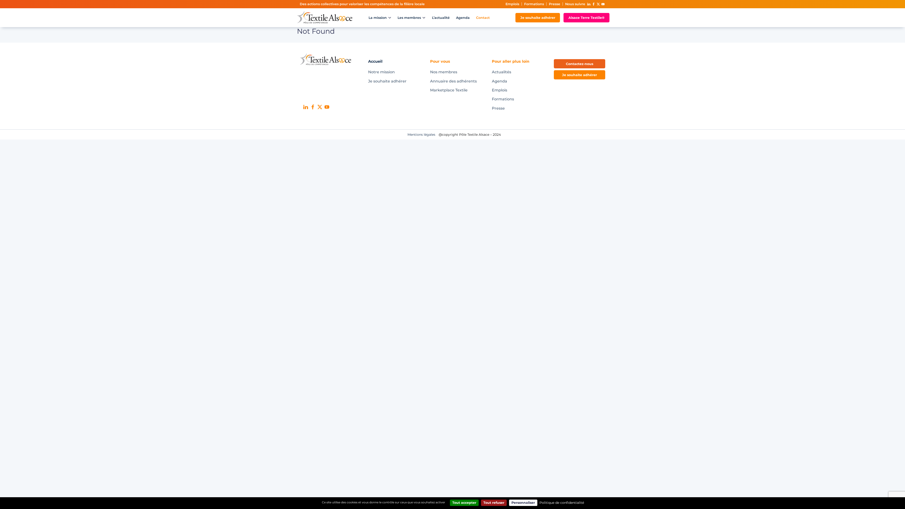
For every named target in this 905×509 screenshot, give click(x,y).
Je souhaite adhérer (537, 18)
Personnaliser (523, 503)
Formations (534, 4)
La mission (378, 18)
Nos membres (443, 72)
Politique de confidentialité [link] (561, 503)
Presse (554, 4)
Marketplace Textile (449, 90)
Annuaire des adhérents (453, 81)
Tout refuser (493, 503)
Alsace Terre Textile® (586, 18)
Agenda (463, 18)
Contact (483, 18)
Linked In (588, 4)
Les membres (409, 18)
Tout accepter (464, 503)
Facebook (593, 4)
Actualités (501, 72)
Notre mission (381, 72)
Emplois (512, 4)
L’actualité (441, 18)
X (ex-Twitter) (598, 4)
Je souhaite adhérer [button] (579, 75)
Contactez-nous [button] (579, 64)
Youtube (603, 4)
